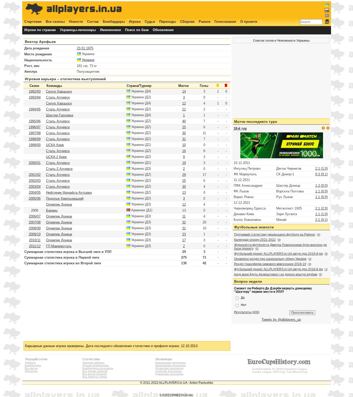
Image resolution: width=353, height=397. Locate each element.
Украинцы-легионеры (78, 30)
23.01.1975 (85, 48)
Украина (88, 60)
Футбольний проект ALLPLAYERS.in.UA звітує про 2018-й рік (278, 269)
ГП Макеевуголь (59, 246)
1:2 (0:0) (321, 186)
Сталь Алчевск (58, 97)
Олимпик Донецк (59, 204)
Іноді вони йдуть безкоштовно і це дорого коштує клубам (275, 274)
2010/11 (35, 240)
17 (184, 240)
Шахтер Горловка (59, 115)
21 (184, 109)
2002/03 (35, 181)
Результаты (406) (246, 312)
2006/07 (35, 216)
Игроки (135, 22)
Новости (76, 22)
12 (184, 103)
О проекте (248, 22)
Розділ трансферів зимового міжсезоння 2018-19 (270, 264)
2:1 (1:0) (321, 168)
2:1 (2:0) (321, 208)
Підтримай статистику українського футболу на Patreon (274, 234)
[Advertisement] (235, 9)
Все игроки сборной (95, 371)
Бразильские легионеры (170, 362)
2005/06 (35, 198)
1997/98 (35, 133)
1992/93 (35, 91)
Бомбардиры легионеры (97, 368)
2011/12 (35, 246)
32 (184, 222)
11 (184, 216)
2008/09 (35, 228)
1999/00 (35, 145)
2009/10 (35, 234)
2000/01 (35, 163)
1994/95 (35, 109)
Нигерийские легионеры (170, 365)
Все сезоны (55, 22)
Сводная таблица (93, 362)
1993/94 (35, 97)
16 (184, 151)
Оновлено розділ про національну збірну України (270, 259)
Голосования (225, 22)
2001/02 (35, 175)
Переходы (167, 22)
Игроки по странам (40, 30)
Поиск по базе (137, 30)
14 (184, 91)
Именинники (110, 30)
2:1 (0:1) (321, 220)
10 (184, 145)
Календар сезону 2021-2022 (255, 240)
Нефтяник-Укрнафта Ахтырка (69, 192)
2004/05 (35, 192)
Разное (204, 22)
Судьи (150, 22)
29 (184, 175)
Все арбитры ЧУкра (94, 376)
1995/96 (35, 121)
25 (184, 127)
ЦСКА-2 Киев (56, 157)
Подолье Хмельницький (64, 198)
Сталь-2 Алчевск (59, 169)
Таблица (30, 362)
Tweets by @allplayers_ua (281, 319)
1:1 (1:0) (321, 214)
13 (184, 192)
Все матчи (31, 368)
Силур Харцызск (59, 91)
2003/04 (35, 187)
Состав (93, 22)
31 (184, 139)
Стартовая (33, 22)
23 (184, 234)
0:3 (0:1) (321, 174)
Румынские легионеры (169, 373)
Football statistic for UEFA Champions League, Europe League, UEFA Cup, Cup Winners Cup (280, 370)
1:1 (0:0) (321, 191)
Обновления (163, 30)
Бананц (51, 210)
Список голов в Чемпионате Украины (281, 40)
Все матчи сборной (94, 373)
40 (184, 121)
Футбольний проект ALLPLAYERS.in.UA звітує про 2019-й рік (278, 254)
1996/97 (35, 127)
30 (184, 133)
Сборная (187, 22)
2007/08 (35, 222)
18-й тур (240, 128)
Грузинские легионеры (169, 368)
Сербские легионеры (168, 371)
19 (184, 163)
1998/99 (35, 139)
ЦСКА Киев (55, 145)
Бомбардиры (114, 22)
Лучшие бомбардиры (95, 365)
